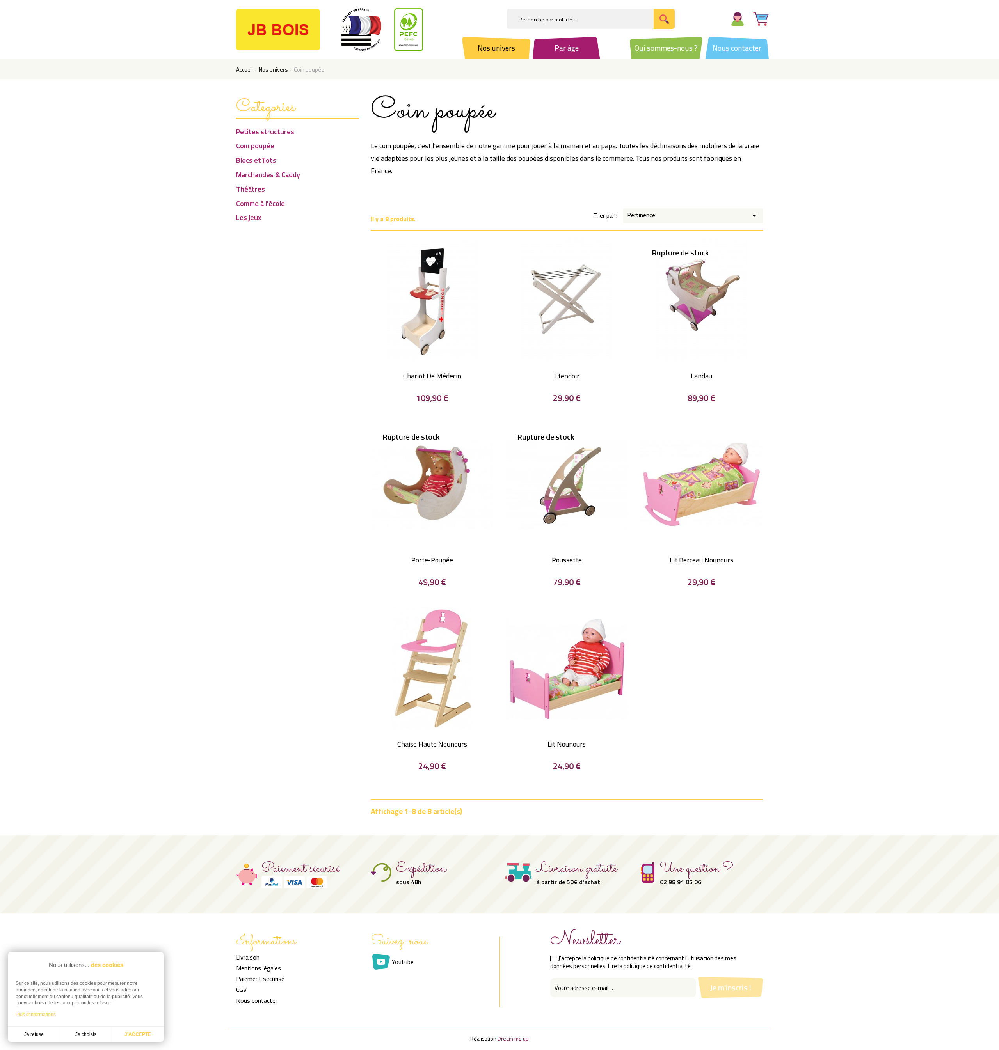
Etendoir (566, 376)
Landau (701, 376)
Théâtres (250, 189)
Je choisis (85, 1034)
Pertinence (693, 215)
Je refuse (34, 1034)
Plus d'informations (36, 1014)
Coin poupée (255, 146)
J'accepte (137, 1034)
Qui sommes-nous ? (666, 47)
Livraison (248, 957)
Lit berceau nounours (701, 560)
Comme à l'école (260, 203)
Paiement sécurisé (260, 978)
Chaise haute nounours (432, 744)
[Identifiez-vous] (737, 17)
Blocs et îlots (256, 160)
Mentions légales (258, 968)
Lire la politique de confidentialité (649, 965)
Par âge (567, 47)
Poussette (567, 560)
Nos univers (496, 47)
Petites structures (265, 132)
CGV (241, 989)
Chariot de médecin (432, 376)
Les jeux (248, 217)
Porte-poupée (432, 560)
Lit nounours (566, 744)
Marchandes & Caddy (268, 174)
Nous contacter (737, 47)
